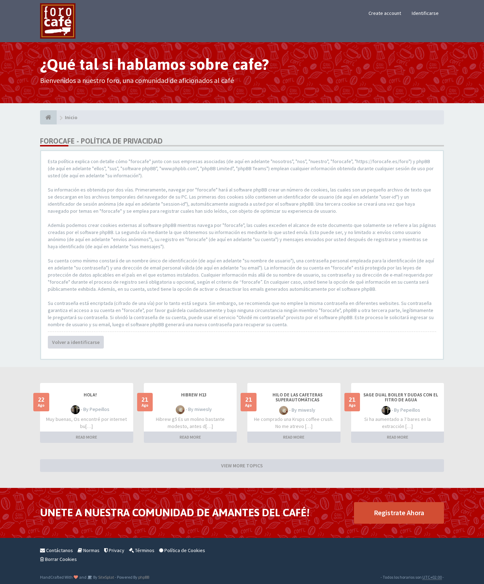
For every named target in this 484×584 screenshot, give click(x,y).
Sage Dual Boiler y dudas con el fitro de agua (401, 397)
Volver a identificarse (76, 342)
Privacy (116, 550)
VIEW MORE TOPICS (242, 465)
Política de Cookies (184, 550)
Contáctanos (59, 550)
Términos (144, 550)
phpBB (143, 577)
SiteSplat (105, 577)
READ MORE (86, 437)
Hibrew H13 (193, 395)
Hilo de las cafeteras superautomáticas (297, 397)
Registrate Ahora (399, 512)
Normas (91, 550)
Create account (384, 13)
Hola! (90, 395)
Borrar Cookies (60, 559)
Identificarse (425, 13)
